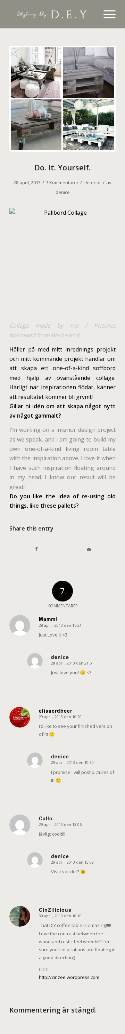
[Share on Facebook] (36, 549)
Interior (93, 182)
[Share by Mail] (89, 549)
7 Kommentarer (62, 182)
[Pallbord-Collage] (62, 99)
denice (63, 192)
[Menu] (106, 14)
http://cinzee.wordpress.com (69, 977)
